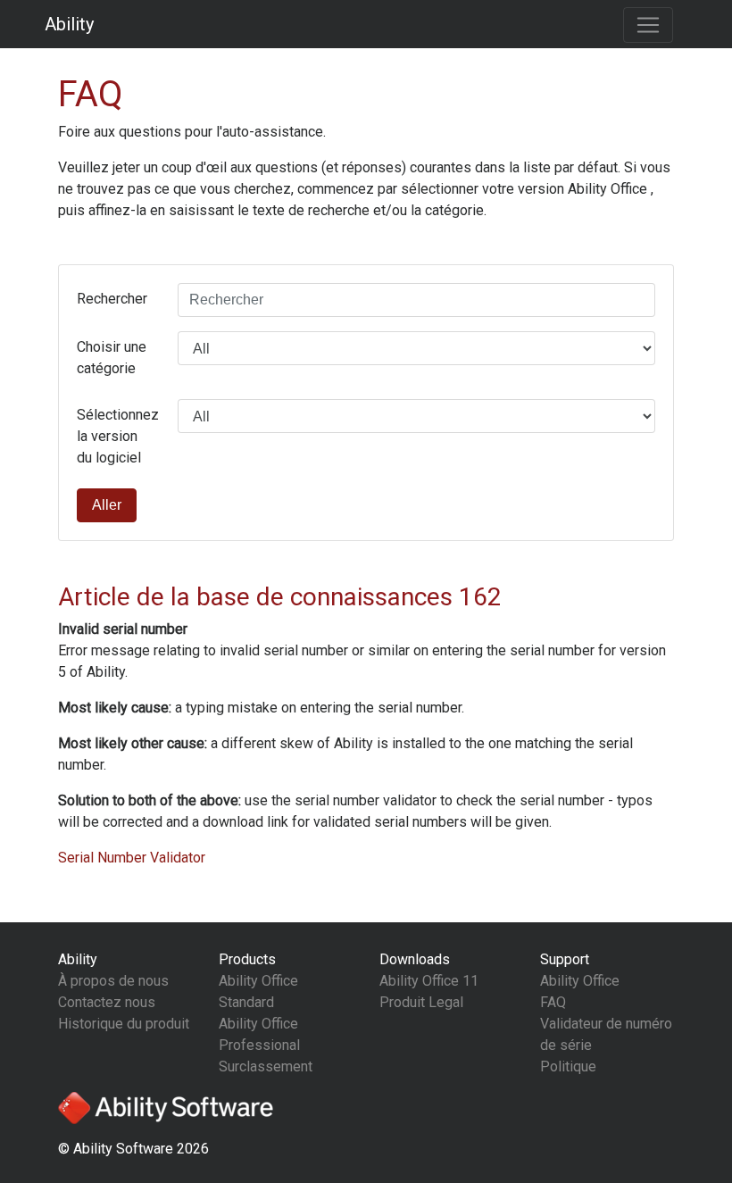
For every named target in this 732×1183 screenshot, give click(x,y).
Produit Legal (421, 1002)
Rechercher (112, 298)
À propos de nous (113, 980)
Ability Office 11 (428, 980)
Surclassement (265, 1066)
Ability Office (580, 980)
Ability (69, 24)
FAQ (553, 1002)
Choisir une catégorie (111, 357)
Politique (568, 1066)
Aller (106, 504)
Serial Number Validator (131, 857)
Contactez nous (106, 1002)
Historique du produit (123, 1023)
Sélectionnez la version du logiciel (118, 436)
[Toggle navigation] (648, 25)
